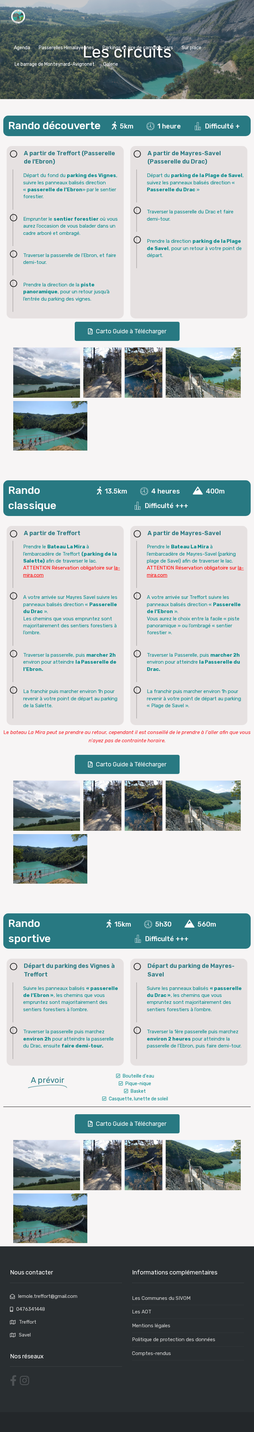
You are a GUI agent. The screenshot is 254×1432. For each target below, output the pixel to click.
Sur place (191, 48)
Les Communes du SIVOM (161, 1298)
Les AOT (141, 1312)
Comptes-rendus (151, 1353)
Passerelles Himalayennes (66, 48)
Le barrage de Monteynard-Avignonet (55, 64)
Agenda (22, 48)
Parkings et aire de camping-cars (138, 48)
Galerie (110, 64)
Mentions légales (151, 1326)
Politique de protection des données (173, 1339)
